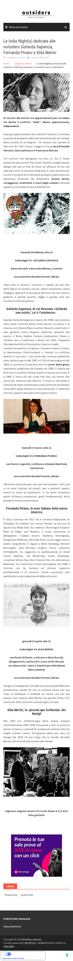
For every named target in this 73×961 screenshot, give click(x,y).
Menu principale (18, 27)
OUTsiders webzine (31, 939)
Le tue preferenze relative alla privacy (26, 954)
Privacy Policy (11, 895)
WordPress (30, 942)
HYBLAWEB (8, 946)
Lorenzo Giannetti (40, 57)
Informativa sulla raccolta (13, 958)
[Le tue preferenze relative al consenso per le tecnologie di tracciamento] (67, 955)
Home (6, 63)
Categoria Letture (23, 63)
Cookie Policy (27, 895)
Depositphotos (12, 926)
